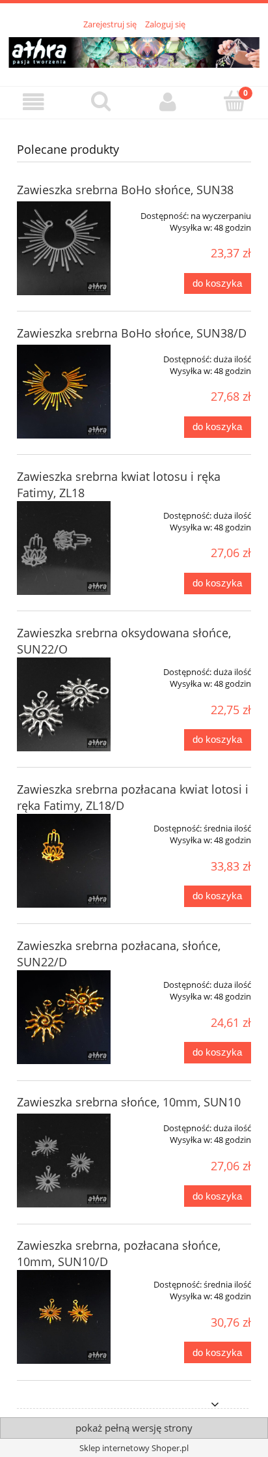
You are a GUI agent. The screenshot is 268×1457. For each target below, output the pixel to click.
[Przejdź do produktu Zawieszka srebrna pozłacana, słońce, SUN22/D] (64, 1017)
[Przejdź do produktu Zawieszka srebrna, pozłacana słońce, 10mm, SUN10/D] (64, 1317)
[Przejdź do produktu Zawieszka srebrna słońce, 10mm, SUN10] (64, 1160)
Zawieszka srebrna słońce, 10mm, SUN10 (129, 1102)
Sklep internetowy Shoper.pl (134, 1448)
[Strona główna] (134, 50)
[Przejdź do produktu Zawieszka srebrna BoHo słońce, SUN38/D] (64, 392)
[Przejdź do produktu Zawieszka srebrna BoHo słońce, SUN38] (64, 248)
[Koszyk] (234, 101)
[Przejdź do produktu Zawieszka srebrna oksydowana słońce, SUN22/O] (64, 704)
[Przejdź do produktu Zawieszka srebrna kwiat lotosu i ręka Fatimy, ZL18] (64, 548)
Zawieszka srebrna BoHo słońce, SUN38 (125, 189)
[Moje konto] (167, 102)
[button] (33, 102)
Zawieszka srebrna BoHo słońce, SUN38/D (132, 333)
